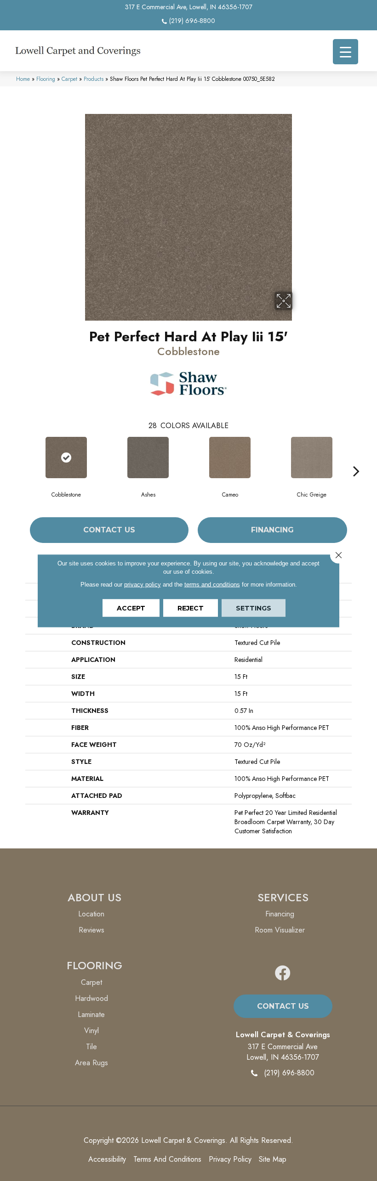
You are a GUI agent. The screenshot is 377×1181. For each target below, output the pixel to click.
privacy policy (142, 584)
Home (23, 79)
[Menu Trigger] (345, 51)
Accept (131, 608)
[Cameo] (230, 457)
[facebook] (283, 973)
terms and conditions (212, 584)
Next (356, 457)
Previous (21, 457)
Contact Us (109, 530)
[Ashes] (148, 457)
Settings (253, 608)
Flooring (45, 79)
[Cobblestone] (66, 457)
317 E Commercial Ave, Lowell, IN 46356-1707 (188, 6)
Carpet (69, 79)
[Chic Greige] (312, 457)
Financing (272, 530)
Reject (190, 608)
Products (93, 79)
